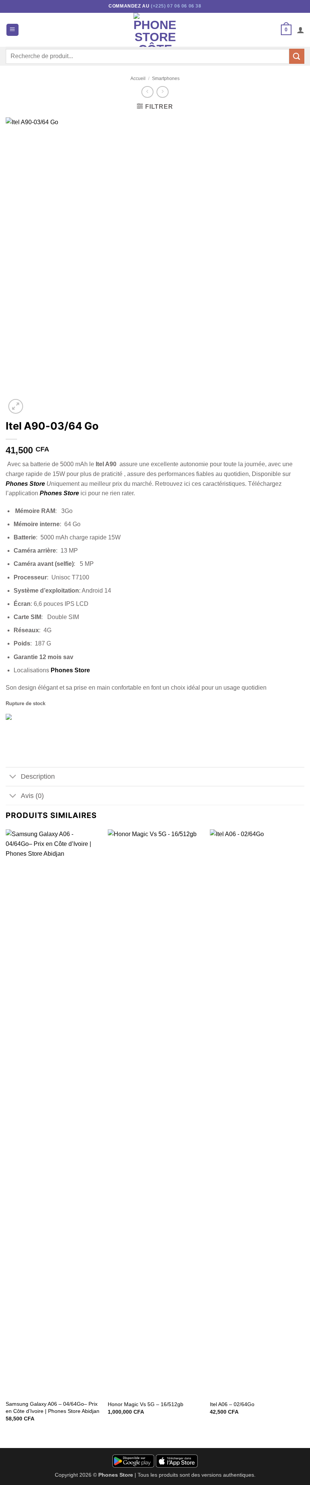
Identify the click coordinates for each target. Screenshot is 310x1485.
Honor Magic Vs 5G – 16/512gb (145, 1404)
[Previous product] (162, 92)
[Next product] (147, 92)
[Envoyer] (296, 56)
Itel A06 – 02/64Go (232, 1404)
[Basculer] (13, 777)
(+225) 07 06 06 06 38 (176, 6)
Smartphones (166, 78)
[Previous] (6, 1132)
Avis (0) (32, 795)
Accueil (138, 78)
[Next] (304, 1132)
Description (38, 776)
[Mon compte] (300, 30)
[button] (12, 30)
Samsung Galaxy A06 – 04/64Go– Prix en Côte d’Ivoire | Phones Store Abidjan (52, 1407)
